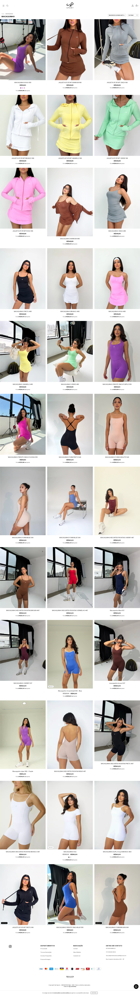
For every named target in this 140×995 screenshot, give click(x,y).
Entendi (94, 992)
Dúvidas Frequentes (46, 956)
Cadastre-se (76, 956)
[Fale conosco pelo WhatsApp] (136, 986)
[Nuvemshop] (70, 987)
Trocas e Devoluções (45, 952)
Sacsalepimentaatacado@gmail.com (116, 955)
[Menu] (3, 6)
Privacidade (43, 948)
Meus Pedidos (77, 952)
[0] (136, 6)
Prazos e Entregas (45, 959)
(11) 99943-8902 (111, 952)
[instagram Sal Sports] (10, 946)
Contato (75, 948)
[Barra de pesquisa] (7, 6)
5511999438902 (111, 948)
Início (3, 13)
